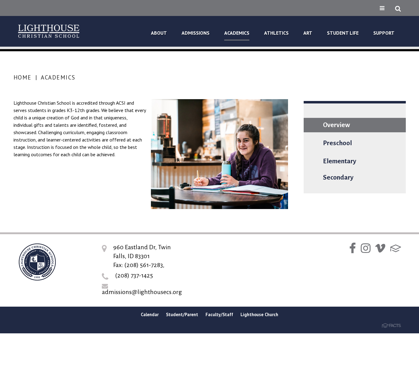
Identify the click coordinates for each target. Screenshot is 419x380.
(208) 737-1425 (134, 275)
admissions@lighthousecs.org (142, 292)
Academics (58, 77)
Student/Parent (182, 314)
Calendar (150, 314)
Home (22, 77)
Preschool (337, 143)
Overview (336, 125)
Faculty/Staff (219, 314)
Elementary (339, 161)
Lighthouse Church (259, 314)
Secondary (338, 177)
